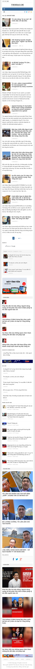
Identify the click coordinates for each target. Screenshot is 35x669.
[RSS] (31, 12)
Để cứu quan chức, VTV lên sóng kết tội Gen (15, 390)
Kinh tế (17, 659)
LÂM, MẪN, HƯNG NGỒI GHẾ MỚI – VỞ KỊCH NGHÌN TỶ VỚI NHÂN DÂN (16, 551)
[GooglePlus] (29, 12)
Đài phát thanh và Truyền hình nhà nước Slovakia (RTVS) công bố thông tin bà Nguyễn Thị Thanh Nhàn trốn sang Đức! (19, 415)
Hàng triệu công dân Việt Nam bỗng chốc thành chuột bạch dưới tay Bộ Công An (16, 345)
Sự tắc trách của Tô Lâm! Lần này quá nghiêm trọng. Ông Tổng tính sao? (22, 177)
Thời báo (14, 662)
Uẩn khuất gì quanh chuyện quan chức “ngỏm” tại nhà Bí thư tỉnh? (22, 41)
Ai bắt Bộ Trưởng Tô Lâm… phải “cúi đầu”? (21, 63)
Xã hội (22, 659)
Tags (20, 251)
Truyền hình (6, 468)
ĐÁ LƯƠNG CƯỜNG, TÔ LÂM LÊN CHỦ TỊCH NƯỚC (16, 522)
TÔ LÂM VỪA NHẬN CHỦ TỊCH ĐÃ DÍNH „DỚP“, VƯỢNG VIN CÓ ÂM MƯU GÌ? (16, 494)
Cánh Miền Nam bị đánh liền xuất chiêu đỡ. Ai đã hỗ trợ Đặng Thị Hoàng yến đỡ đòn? (22, 197)
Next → (20, 238)
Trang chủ (6, 659)
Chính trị (11, 659)
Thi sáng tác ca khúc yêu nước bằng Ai (13, 376)
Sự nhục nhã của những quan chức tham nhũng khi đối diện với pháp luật (16, 334)
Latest (5, 251)
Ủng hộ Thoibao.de (12, 423)
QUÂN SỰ (28, 659)
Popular (10, 251)
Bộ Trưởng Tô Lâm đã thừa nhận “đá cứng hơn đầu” (21, 217)
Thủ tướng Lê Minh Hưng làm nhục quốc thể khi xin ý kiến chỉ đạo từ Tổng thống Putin (16, 321)
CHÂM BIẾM (6, 297)
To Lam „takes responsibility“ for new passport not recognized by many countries (22, 84)
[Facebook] (24, 12)
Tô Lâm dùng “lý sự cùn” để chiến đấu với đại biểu (21, 20)
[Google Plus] (22, 559)
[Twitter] (26, 12)
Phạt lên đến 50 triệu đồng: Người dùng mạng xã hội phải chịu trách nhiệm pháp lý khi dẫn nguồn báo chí (17, 307)
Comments (15, 251)
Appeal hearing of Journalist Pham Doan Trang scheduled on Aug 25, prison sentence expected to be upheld (22, 108)
